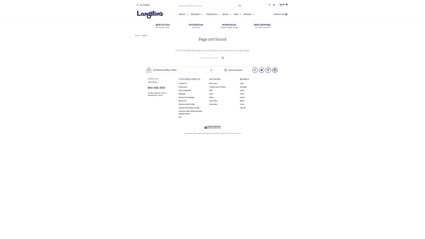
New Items (213, 83)
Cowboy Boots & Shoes (217, 87)
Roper (242, 101)
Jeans (211, 94)
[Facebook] (255, 70)
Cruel (242, 104)
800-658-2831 (156, 87)
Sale (236, 14)
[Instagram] (275, 70)
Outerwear (213, 104)
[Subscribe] (211, 70)
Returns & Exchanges (186, 97)
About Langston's (185, 90)
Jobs (180, 117)
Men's (182, 14)
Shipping (182, 94)
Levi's (242, 94)
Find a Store (183, 87)
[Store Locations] (269, 4)
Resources (182, 101)
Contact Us (183, 83)
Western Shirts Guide (187, 104)
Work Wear (213, 101)
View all (243, 108)
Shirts (211, 97)
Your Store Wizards (234, 133)
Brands (248, 14)
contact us (278, 14)
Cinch (242, 90)
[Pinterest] (268, 70)
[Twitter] (261, 70)
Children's (212, 14)
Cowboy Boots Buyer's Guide (189, 108)
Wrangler (243, 87)
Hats (211, 90)
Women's (196, 14)
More (226, 14)
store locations (235, 70)
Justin (242, 97)
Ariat (242, 83)
